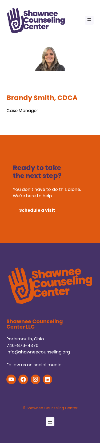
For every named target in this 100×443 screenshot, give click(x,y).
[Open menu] (89, 20)
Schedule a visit (37, 210)
